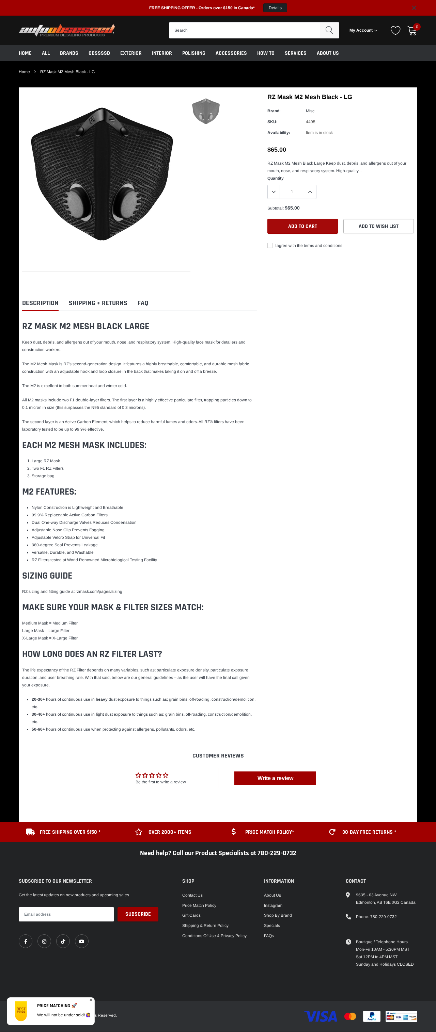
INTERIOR (162, 53)
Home (25, 53)
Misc (310, 111)
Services (296, 53)
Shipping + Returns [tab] (98, 303)
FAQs (269, 935)
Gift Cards (191, 915)
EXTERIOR (131, 53)
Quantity (275, 178)
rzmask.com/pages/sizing (99, 591)
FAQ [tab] (143, 303)
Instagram (273, 905)
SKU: (272, 121)
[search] (329, 30)
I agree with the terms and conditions (308, 245)
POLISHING (193, 53)
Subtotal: (275, 208)
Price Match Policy (199, 905)
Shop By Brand (278, 915)
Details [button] (275, 7)
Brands (69, 53)
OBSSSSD (99, 53)
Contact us (192, 895)
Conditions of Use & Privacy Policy (214, 935)
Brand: (274, 111)
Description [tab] (40, 303)
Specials (272, 925)
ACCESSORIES (231, 53)
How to (266, 53)
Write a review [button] (275, 778)
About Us (328, 53)
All (46, 53)
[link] (25, 941)
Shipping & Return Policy (205, 925)
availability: (278, 132)
